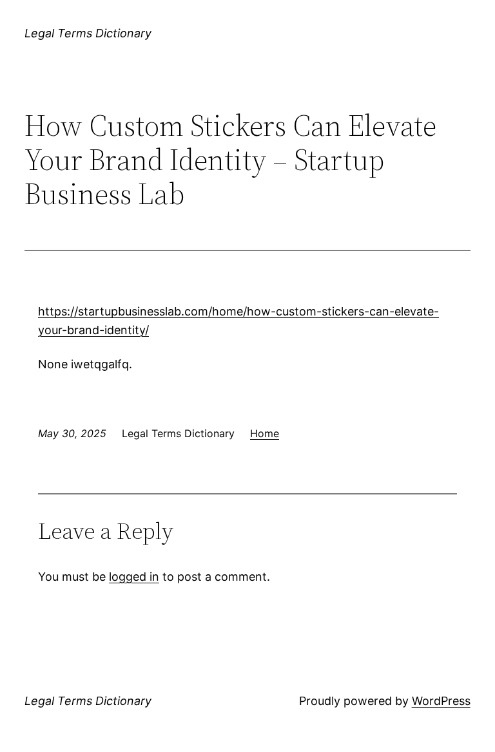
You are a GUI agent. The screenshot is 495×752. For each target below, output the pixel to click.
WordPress (441, 701)
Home (264, 433)
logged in (134, 576)
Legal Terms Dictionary (87, 33)
